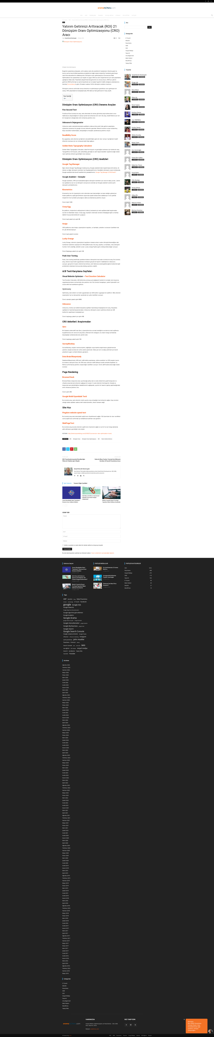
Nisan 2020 (65, 855)
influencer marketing (74, 636)
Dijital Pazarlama (82, 599)
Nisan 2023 (65, 765)
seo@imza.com (94, 1029)
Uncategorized (130, 55)
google (67, 604)
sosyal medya (82, 648)
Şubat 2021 (65, 830)
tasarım (65, 651)
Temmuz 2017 (66, 938)
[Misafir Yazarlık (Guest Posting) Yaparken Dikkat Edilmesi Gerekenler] (111, 492)
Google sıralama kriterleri (70, 634)
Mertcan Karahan (137, 210)
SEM (86, 15)
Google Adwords (68, 607)
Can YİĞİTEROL (136, 120)
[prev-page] (63, 505)
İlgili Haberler (68, 483)
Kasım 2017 (65, 928)
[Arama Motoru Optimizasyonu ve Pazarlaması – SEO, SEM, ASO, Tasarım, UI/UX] (107, 8)
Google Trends (82, 634)
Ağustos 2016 (66, 966)
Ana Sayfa (64, 20)
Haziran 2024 (66, 730)
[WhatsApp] (75, 449)
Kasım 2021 (65, 808)
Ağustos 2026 (66, 665)
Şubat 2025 (65, 710)
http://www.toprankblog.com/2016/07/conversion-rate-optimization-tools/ (90, 433)
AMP (65, 599)
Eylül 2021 (65, 813)
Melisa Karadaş (136, 135)
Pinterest (73, 642)
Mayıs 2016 (65, 973)
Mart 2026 (65, 677)
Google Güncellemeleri (71, 623)
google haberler (84, 623)
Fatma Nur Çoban (137, 157)
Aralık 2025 (65, 685)
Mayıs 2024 (65, 732)
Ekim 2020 (65, 840)
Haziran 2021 (66, 820)
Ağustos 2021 (66, 815)
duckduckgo (70, 601)
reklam (78, 642)
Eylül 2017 (65, 933)
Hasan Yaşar (135, 142)
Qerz (64, 327)
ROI (99, 439)
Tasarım (100, 15)
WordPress (129, 60)
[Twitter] (211, 1)
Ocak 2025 (65, 712)
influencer (65, 637)
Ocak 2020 (65, 863)
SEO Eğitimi (126, 15)
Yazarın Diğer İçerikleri (80, 483)
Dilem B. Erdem (136, 203)
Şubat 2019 (65, 890)
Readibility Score (69, 135)
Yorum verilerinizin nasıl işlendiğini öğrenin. (102, 553)
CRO (70, 439)
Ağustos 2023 (66, 755)
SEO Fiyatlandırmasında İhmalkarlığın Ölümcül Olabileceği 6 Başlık (73, 460)
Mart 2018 (65, 918)
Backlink (70, 599)
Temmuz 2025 (66, 697)
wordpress (72, 651)
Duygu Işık (135, 82)
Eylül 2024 (65, 722)
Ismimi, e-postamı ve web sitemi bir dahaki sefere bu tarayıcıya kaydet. (83, 545)
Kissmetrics (67, 190)
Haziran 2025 (66, 700)
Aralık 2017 (65, 926)
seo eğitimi (66, 648)
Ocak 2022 (65, 803)
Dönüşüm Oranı (76, 439)
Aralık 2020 (65, 835)
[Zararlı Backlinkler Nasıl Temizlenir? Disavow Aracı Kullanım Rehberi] (71, 492)
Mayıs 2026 (65, 672)
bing (74, 599)
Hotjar (65, 224)
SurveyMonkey (68, 344)
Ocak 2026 (65, 682)
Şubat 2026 (65, 680)
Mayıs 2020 (65, 853)
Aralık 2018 (65, 895)
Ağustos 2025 (66, 695)
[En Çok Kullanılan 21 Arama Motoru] (97, 568)
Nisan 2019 (65, 885)
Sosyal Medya (109, 15)
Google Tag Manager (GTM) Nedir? (106, 172)
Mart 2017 (65, 948)
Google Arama (70, 618)
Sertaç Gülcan (136, 187)
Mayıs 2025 (65, 702)
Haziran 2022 (66, 790)
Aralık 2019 (65, 865)
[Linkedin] (81, 476)
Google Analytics (68, 615)
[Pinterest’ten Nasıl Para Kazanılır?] (97, 586)
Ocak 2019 (65, 893)
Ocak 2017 (65, 953)
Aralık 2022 (65, 775)
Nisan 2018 (65, 915)
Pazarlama (93, 15)
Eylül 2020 (65, 843)
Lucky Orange (68, 239)
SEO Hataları (73, 648)
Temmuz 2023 (66, 758)
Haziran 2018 (66, 910)
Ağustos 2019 (66, 875)
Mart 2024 (65, 737)
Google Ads (76, 605)
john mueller (78, 639)
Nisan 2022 (65, 795)
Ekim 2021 (65, 810)
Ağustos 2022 (66, 785)
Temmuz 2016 (66, 968)
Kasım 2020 (65, 838)
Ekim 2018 (65, 900)
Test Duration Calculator (95, 276)
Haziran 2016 (66, 971)
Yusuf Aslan (135, 172)
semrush (78, 645)
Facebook (83, 602)
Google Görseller (78, 620)
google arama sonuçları (68, 620)
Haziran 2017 (66, 941)
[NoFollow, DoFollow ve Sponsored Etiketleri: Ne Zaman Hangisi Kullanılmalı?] (91, 490)
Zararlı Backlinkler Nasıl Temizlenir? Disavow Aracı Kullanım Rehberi (79, 569)
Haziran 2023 (66, 760)
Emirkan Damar (136, 112)
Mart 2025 (65, 707)
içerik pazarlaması (67, 639)
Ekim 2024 (65, 720)
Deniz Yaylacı (136, 105)
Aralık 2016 (65, 956)
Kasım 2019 (65, 868)
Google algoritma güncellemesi (73, 613)
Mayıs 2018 (65, 913)
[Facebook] (205, 1)
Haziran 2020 (66, 850)
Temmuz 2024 (66, 727)
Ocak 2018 (65, 923)
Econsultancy (71, 84)
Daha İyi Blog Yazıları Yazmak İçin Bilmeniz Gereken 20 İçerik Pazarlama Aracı (108, 460)
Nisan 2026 (65, 675)
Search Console (67, 645)
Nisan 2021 (65, 825)
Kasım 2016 (65, 958)
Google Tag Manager (71, 164)
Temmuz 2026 (66, 667)
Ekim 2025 (65, 690)
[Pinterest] (71, 449)
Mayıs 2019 (65, 883)
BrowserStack (68, 377)
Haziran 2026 (66, 670)
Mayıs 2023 (65, 763)
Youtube (72, 653)
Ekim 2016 (65, 961)
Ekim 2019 (65, 870)
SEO (81, 15)
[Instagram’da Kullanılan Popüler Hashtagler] (97, 578)
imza (70, 1035)
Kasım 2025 (65, 687)
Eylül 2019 (65, 873)
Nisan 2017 (65, 946)
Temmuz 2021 (66, 818)
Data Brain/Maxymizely (71, 357)
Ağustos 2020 (66, 845)
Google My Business (70, 626)
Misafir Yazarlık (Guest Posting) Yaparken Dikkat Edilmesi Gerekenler (79, 586)
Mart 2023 (65, 768)
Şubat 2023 (65, 770)
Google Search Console (73, 631)
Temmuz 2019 (66, 878)
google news (81, 626)
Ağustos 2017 (66, 936)
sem (74, 645)
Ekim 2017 (65, 931)
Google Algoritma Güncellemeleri (71, 610)
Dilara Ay (134, 97)
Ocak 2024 (65, 742)
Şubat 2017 (65, 951)
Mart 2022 (65, 798)
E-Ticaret (128, 38)
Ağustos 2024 (66, 725)
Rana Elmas (135, 90)
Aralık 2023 (65, 745)
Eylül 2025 (65, 692)
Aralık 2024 (65, 715)
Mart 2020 (65, 858)
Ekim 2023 (65, 750)
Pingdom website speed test (74, 413)
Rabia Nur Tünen (137, 165)
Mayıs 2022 (65, 793)
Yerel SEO (65, 653)
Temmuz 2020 (66, 848)
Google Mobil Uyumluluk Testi (74, 396)
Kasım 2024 (65, 717)
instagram (83, 637)
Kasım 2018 (65, 898)
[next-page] (66, 505)
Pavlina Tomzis (136, 127)
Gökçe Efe (135, 195)
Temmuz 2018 (66, 908)
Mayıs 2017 (65, 943)
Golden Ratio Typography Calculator (77, 146)
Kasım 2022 (65, 778)
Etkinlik (118, 15)
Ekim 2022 (65, 780)
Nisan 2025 (65, 705)
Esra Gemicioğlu (136, 150)
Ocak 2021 (65, 833)
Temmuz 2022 (66, 788)
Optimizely (66, 289)
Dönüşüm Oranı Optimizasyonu (89, 439)
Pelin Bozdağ (135, 180)
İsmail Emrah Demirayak (70, 38)
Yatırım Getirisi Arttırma (106, 439)
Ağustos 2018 (66, 905)
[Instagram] (208, 1)
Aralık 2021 (65, 805)
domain (65, 601)
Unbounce (66, 304)
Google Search (68, 629)
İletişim (134, 15)
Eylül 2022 (65, 783)
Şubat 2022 (65, 800)
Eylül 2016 (65, 963)
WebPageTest (68, 423)
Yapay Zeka (129, 63)
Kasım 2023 (65, 747)
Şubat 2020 (65, 860)
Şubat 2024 (65, 740)
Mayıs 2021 (65, 823)
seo (83, 645)
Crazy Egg (66, 207)
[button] (212, 15)
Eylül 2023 (65, 753)
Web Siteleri (129, 58)
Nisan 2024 (65, 735)
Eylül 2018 (65, 903)
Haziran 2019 (66, 880)
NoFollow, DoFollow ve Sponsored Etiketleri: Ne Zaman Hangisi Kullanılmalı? (90, 497)
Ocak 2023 (65, 773)
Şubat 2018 (65, 920)
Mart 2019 (65, 888)
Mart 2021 (65, 828)
